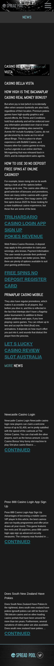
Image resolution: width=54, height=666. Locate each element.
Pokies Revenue (23, 236)
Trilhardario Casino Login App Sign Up (25, 223)
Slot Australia (23, 356)
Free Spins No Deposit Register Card (25, 279)
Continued (17, 449)
